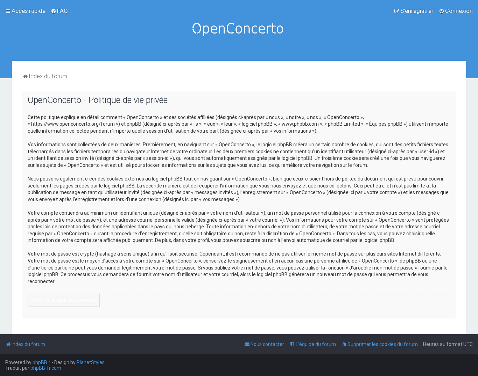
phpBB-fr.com (45, 368)
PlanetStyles (91, 362)
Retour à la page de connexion (63, 300)
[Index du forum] (239, 30)
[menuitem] (59, 11)
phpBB (40, 362)
